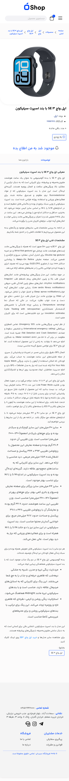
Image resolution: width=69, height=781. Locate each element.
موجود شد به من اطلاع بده (34, 148)
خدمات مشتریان (53, 733)
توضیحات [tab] (45, 160)
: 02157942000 (34, 708)
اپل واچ (39, 32)
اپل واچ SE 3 (30, 32)
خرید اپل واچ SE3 (28, 637)
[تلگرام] (41, 725)
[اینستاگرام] (34, 725)
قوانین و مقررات (54, 745)
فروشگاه (25, 733)
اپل (56, 116)
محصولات (49, 32)
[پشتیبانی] (28, 725)
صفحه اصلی (60, 32)
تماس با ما (25, 739)
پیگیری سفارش (54, 739)
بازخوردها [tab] (24, 160)
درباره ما (26, 745)
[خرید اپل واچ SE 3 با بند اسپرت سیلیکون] (34, 691)
